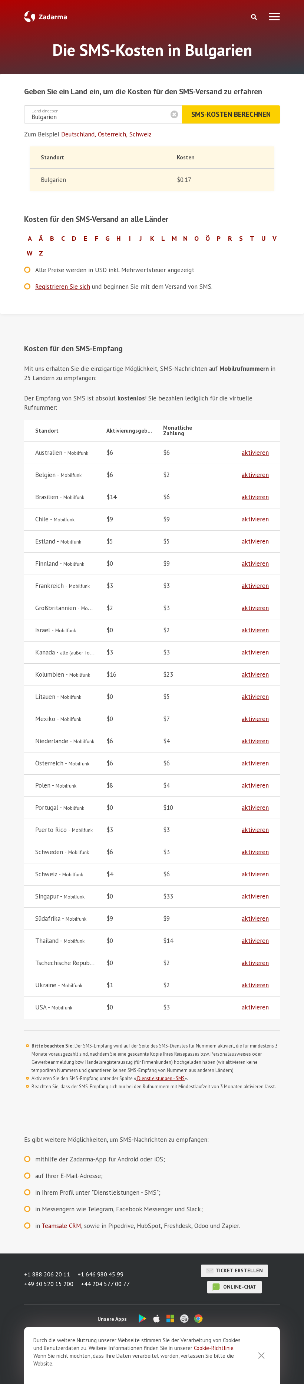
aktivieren (255, 453)
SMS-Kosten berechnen (231, 114)
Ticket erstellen (239, 1270)
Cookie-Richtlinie (214, 1347)
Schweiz (140, 134)
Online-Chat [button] (239, 1286)
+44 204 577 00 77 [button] (105, 1283)
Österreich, (113, 134)
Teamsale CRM (61, 1226)
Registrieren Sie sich (62, 286)
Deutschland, (78, 134)
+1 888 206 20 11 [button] (47, 1274)
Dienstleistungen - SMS (160, 1078)
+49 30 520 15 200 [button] (48, 1283)
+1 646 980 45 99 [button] (100, 1274)
